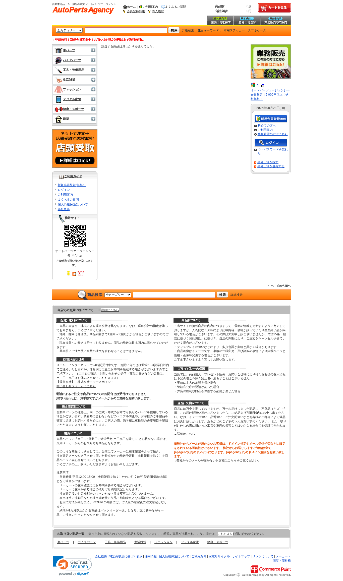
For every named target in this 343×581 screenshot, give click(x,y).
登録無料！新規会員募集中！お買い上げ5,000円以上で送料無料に (99, 39)
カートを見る (274, 8)
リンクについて (262, 556)
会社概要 (64, 209)
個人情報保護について (73, 204)
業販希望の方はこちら (273, 134)
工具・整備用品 (73, 70)
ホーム (131, 7)
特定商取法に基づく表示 (125, 556)
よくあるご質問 (175, 7)
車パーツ (69, 50)
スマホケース (257, 30)
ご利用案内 (150, 7)
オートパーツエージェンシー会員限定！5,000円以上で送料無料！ (270, 95)
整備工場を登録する (270, 166)
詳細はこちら (110, 310)
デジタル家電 (72, 99)
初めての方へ (267, 125)
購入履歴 (158, 11)
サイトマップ (241, 556)
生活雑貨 (69, 79)
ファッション (72, 89)
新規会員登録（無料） (270, 119)
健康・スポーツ (73, 109)
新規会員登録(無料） (72, 185)
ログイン (64, 190)
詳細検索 (188, 30)
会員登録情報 (136, 11)
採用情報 (151, 556)
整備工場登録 (247, 20)
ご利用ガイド (73, 176)
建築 (66, 119)
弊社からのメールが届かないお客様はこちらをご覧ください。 (219, 460)
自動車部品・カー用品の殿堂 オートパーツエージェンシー (83, 10)
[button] (72, 566)
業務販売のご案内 (275, 20)
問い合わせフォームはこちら (76, 386)
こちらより (225, 534)
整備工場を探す (220, 20)
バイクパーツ (72, 60)
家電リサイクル (219, 556)
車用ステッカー (234, 30)
